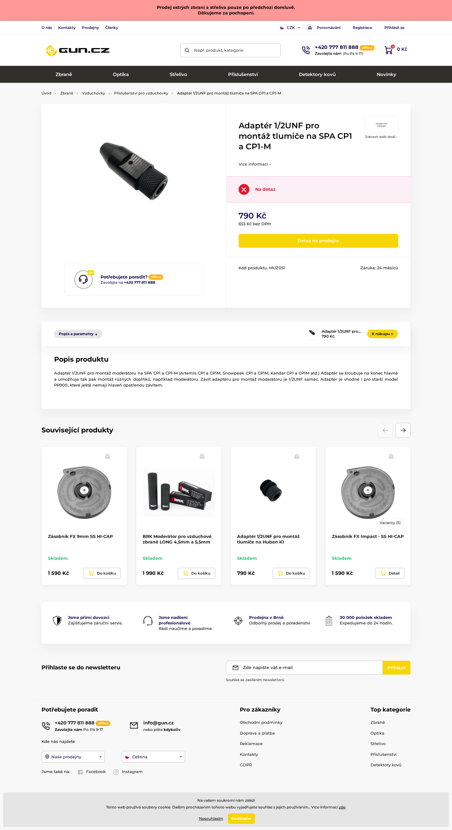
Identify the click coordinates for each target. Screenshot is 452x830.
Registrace (362, 27)
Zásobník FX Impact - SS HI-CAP (368, 536)
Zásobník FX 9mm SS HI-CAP (80, 536)
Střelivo (378, 743)
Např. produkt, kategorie (219, 50)
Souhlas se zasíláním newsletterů (255, 680)
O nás (47, 27)
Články (111, 27)
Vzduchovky (93, 93)
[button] (403, 430)
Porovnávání (328, 27)
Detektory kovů (386, 764)
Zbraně (66, 93)
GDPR (246, 764)
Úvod (46, 93)
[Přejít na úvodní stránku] (77, 50)
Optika (377, 733)
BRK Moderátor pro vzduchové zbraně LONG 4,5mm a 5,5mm (177, 539)
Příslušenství (384, 754)
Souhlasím (241, 818)
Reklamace (251, 743)
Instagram (132, 771)
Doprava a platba (257, 733)
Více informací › (255, 164)
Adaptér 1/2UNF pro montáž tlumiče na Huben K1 (268, 539)
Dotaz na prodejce (318, 240)
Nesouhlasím (211, 818)
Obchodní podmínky (261, 722)
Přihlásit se (394, 27)
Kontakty (67, 27)
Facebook (96, 771)
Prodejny (90, 27)
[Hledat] (187, 50)
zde (342, 807)
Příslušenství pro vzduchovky (141, 93)
